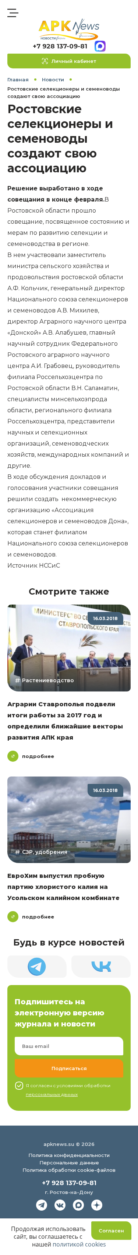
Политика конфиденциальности (69, 1155)
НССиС (49, 565)
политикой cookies (79, 1244)
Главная (18, 79)
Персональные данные (69, 1163)
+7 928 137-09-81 (60, 46)
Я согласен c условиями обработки (68, 1090)
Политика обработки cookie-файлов (69, 1170)
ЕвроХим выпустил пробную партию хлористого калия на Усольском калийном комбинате (63, 886)
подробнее (38, 756)
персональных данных (52, 1094)
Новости (53, 79)
